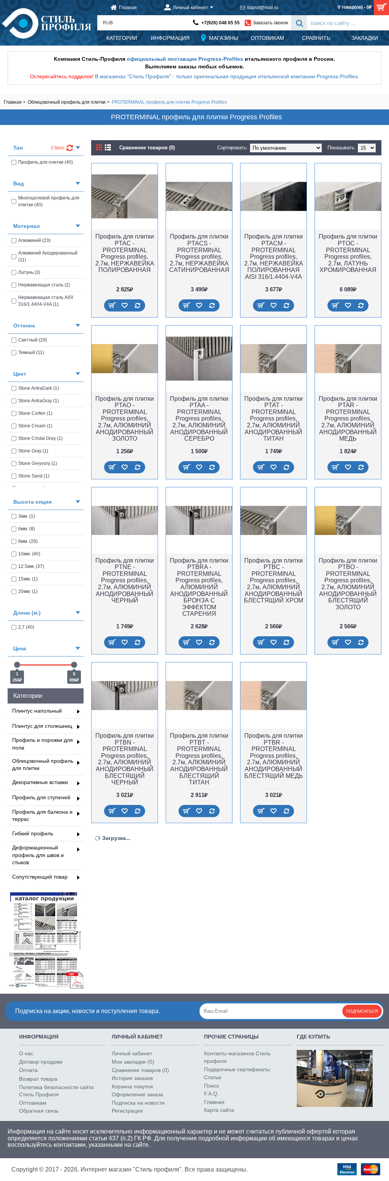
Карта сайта (219, 1110)
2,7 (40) (26, 627)
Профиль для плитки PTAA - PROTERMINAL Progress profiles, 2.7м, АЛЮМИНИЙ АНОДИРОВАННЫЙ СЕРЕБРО (199, 418)
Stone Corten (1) (35, 413)
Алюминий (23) (34, 240)
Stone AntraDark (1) (38, 388)
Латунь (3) (29, 272)
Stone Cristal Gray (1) (40, 438)
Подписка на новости (138, 1103)
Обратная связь (39, 1111)
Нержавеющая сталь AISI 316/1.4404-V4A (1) (45, 301)
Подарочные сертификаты (237, 1069)
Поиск (211, 1086)
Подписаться (362, 1011)
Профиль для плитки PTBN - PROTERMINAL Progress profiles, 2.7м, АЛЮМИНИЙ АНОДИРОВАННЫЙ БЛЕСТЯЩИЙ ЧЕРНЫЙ (124, 759)
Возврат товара (38, 1079)
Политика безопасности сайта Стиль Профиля (56, 1091)
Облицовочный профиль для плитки (67, 102)
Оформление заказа (137, 1094)
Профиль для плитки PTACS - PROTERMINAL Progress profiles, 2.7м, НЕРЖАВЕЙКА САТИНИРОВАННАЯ (199, 253)
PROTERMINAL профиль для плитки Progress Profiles (169, 102)
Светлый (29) (32, 340)
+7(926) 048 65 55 (220, 22)
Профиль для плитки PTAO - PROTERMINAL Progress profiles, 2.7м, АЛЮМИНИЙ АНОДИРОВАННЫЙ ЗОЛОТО (124, 418)
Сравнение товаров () (140, 1070)
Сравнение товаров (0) (147, 147)
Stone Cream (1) (35, 425)
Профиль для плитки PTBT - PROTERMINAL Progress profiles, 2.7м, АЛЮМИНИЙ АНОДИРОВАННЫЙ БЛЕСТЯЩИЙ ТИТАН (199, 759)
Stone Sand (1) (33, 476)
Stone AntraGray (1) (38, 400)
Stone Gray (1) (33, 451)
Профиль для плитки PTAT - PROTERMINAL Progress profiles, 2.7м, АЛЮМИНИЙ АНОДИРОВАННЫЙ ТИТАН (273, 418)
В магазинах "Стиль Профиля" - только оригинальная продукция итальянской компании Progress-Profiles (226, 76)
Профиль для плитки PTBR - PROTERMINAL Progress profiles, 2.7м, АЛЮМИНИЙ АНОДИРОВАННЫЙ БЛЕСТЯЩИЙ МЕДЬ (273, 755)
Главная (13, 102)
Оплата (28, 1070)
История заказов (132, 1078)
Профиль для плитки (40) (45, 162)
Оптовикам (32, 1103)
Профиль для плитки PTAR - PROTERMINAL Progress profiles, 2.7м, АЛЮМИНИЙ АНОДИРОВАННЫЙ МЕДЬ (348, 418)
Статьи (212, 1077)
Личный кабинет (132, 1053)
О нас (26, 1053)
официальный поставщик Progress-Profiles (185, 59)
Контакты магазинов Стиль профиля (237, 1057)
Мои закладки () (133, 1062)
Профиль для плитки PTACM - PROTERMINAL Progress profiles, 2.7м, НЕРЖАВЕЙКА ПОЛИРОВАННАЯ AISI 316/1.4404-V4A (273, 256)
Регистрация (127, 1111)
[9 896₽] (74, 665)
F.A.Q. (211, 1094)
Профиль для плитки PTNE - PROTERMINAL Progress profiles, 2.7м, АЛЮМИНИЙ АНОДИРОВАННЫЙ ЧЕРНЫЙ (124, 580)
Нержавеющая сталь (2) (44, 285)
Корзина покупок (132, 1086)
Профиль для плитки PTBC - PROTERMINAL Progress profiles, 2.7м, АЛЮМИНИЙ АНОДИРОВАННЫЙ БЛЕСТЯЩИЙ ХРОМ (273, 580)
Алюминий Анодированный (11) (47, 256)
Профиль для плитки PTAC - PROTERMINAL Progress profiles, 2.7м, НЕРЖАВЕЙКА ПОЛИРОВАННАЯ (124, 253)
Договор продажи (40, 1062)
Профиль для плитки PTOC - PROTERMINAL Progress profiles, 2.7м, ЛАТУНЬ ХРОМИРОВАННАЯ (348, 253)
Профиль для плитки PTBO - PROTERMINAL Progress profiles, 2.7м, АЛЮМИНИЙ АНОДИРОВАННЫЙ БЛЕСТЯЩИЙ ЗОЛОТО (348, 583)
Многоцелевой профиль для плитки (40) (48, 201)
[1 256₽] (17, 665)
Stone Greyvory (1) (37, 463)
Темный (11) (31, 352)
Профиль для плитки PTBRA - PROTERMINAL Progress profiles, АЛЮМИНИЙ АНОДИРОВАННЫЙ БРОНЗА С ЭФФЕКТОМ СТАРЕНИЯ (199, 587)
